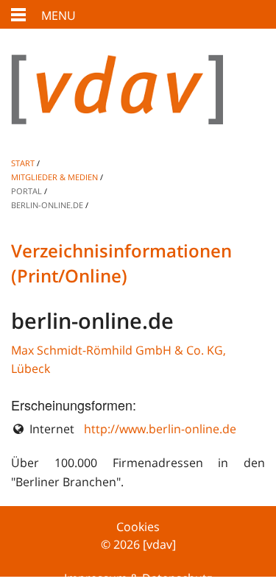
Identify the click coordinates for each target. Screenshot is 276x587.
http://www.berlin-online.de (160, 429)
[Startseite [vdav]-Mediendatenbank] (138, 101)
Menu (58, 15)
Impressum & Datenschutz (138, 578)
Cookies (138, 527)
